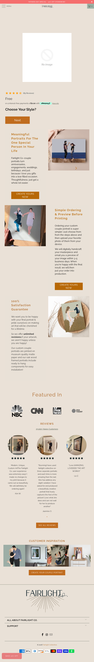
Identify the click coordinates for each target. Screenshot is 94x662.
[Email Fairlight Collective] (51, 635)
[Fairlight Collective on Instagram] (47, 635)
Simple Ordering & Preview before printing (69, 214)
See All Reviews (47, 525)
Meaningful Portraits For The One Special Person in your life (24, 142)
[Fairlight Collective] (47, 6)
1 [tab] (64, 171)
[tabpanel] (68, 149)
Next (17, 120)
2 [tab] (68, 171)
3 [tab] (71, 171)
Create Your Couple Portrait (47, 573)
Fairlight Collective (50, 645)
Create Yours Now (25, 195)
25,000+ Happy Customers (47, 429)
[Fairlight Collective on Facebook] (42, 635)
